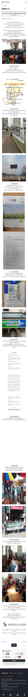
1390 (14, 686)
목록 (14, 645)
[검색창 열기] (26, 2)
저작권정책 (11, 673)
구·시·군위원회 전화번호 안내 (7, 689)
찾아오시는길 (20, 673)
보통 (5, 657)
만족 (5, 653)
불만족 (16, 657)
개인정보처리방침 (4, 673)
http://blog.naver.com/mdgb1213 (14, 632)
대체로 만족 (17, 653)
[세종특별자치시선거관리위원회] (8, 2)
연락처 (15, 673)
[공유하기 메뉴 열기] (25, 9)
